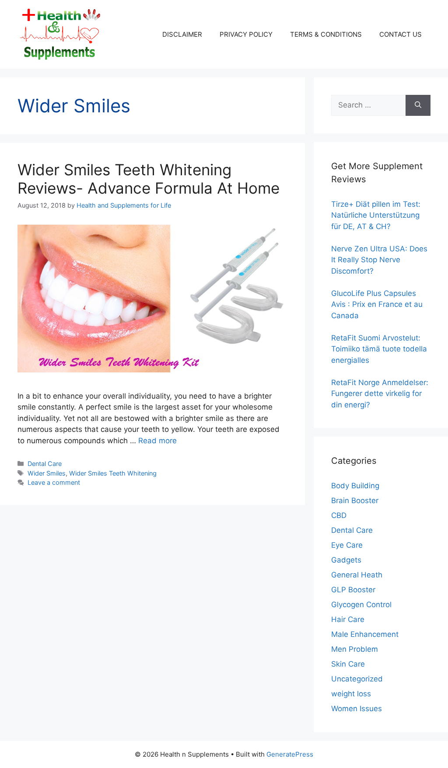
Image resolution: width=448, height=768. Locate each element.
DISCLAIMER (182, 34)
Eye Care (347, 545)
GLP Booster (353, 589)
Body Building (355, 485)
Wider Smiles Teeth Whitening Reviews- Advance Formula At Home (149, 178)
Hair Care (347, 619)
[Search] (418, 105)
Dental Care (45, 463)
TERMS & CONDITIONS (326, 34)
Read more (157, 440)
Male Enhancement (365, 634)
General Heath (356, 574)
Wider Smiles (47, 473)
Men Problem (354, 649)
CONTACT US (400, 34)
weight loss (351, 693)
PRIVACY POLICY (246, 34)
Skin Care (348, 664)
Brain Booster (354, 500)
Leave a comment (54, 482)
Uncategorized (357, 678)
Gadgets (346, 560)
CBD (338, 515)
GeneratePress (289, 754)
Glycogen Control (361, 604)
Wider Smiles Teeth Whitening (113, 473)
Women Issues (356, 708)
